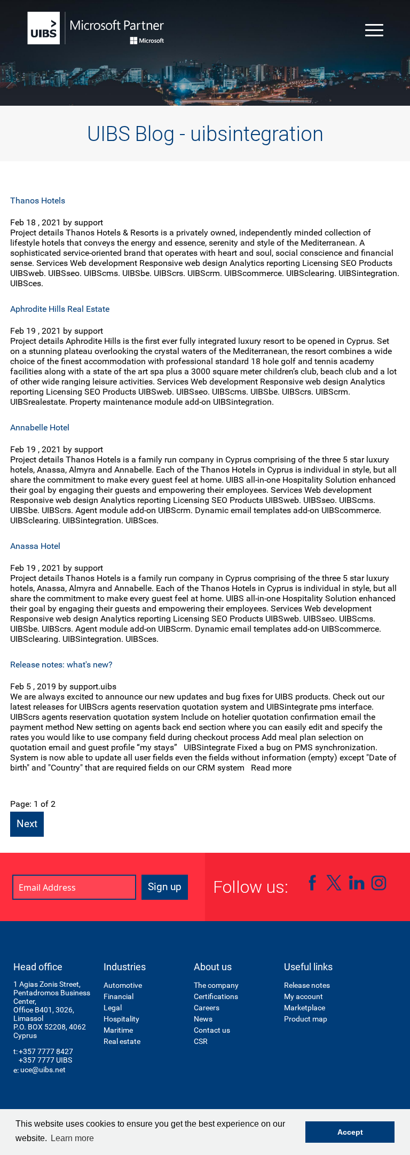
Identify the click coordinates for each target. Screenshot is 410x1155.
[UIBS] (96, 28)
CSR (201, 1041)
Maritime (118, 1030)
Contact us (212, 1030)
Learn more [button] (72, 1138)
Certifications (216, 996)
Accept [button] (350, 1132)
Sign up (165, 887)
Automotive (123, 985)
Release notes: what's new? (61, 664)
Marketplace (304, 1007)
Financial (118, 996)
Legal (113, 1007)
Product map (305, 1019)
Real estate (122, 1041)
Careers (206, 1007)
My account (303, 996)
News (203, 1019)
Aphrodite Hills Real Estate (59, 309)
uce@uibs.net (43, 1069)
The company (216, 985)
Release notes (307, 985)
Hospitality (121, 1019)
